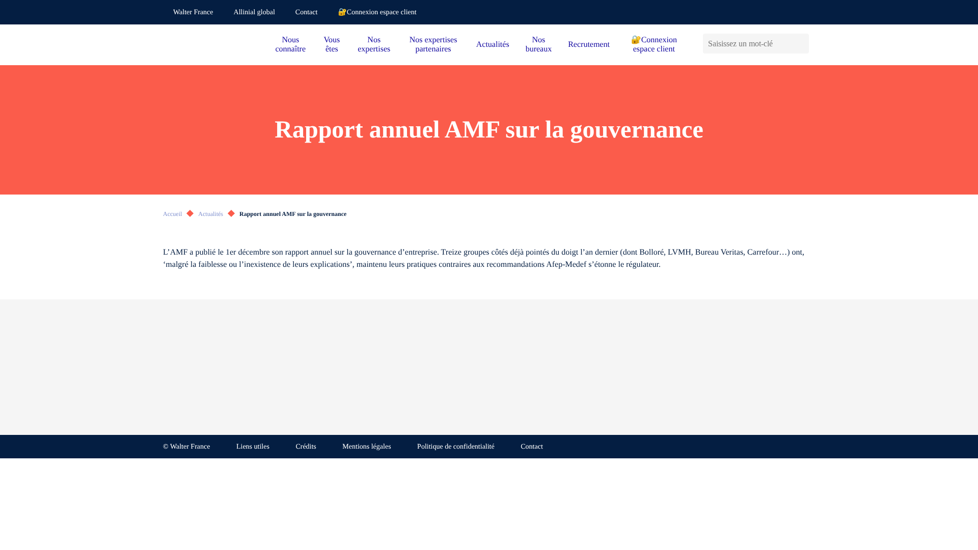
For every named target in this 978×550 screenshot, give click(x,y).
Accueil (172, 213)
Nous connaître (291, 44)
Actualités (492, 44)
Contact (306, 12)
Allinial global (254, 12)
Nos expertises (374, 44)
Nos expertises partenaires (433, 44)
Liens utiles (252, 447)
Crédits (305, 447)
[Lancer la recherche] (801, 43)
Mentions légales (366, 447)
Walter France (193, 12)
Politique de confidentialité (456, 447)
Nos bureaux (539, 44)
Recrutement (589, 44)
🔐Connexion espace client (377, 12)
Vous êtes (332, 44)
